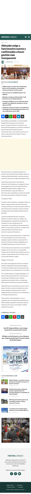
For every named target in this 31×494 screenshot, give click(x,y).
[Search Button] (29, 37)
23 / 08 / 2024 (16, 61)
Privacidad (19, 485)
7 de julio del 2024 (14, 412)
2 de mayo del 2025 (14, 385)
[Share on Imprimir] (22, 116)
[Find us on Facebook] (11, 473)
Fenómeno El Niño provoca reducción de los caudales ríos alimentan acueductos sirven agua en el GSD (15, 103)
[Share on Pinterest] (14, 116)
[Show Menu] (25, 37)
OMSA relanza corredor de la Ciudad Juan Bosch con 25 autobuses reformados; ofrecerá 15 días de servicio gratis (14, 88)
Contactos (20, 487)
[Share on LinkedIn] (18, 116)
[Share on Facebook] (3, 116)
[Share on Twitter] (7, 116)
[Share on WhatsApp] (10, 116)
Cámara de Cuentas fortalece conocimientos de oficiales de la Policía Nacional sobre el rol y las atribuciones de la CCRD (15, 109)
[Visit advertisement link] (15, 359)
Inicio (2, 42)
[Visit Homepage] (12, 37)
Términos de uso (11, 487)
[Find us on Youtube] (19, 473)
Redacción (9, 61)
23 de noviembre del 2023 (15, 405)
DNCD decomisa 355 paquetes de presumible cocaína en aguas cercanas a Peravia (18, 401)
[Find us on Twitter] (15, 473)
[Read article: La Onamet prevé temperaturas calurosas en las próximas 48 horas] (4, 410)
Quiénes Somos (10, 485)
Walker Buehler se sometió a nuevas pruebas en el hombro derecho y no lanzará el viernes (19, 381)
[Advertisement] (15, 17)
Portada (6, 42)
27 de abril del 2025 (14, 396)
